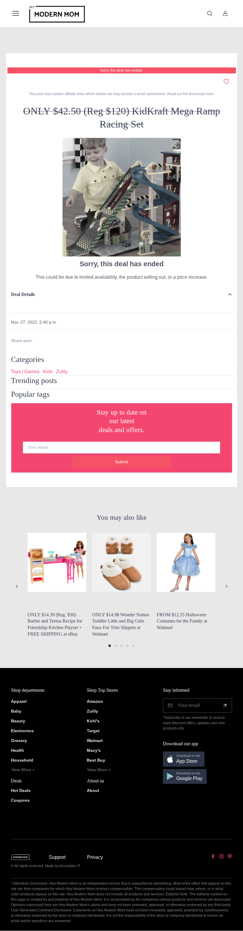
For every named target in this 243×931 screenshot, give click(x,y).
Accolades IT (70, 866)
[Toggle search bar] (210, 13)
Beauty (18, 721)
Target (93, 730)
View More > (23, 769)
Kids (47, 371)
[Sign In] (225, 13)
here (209, 94)
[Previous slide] (17, 586)
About (93, 790)
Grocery (19, 740)
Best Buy (96, 760)
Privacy (95, 857)
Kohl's (93, 721)
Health (17, 750)
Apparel (19, 701)
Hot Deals (21, 790)
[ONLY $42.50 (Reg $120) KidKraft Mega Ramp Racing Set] (121, 196)
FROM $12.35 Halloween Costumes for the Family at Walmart (182, 621)
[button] (109, 646)
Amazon (95, 701)
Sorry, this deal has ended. (121, 70)
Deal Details (23, 294)
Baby (16, 711)
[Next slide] (226, 586)
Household (22, 760)
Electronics (22, 730)
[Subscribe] (225, 705)
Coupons (20, 800)
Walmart (95, 740)
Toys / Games (25, 371)
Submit (121, 461)
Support (57, 857)
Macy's (94, 750)
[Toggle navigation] (15, 13)
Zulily (62, 371)
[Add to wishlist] (226, 82)
